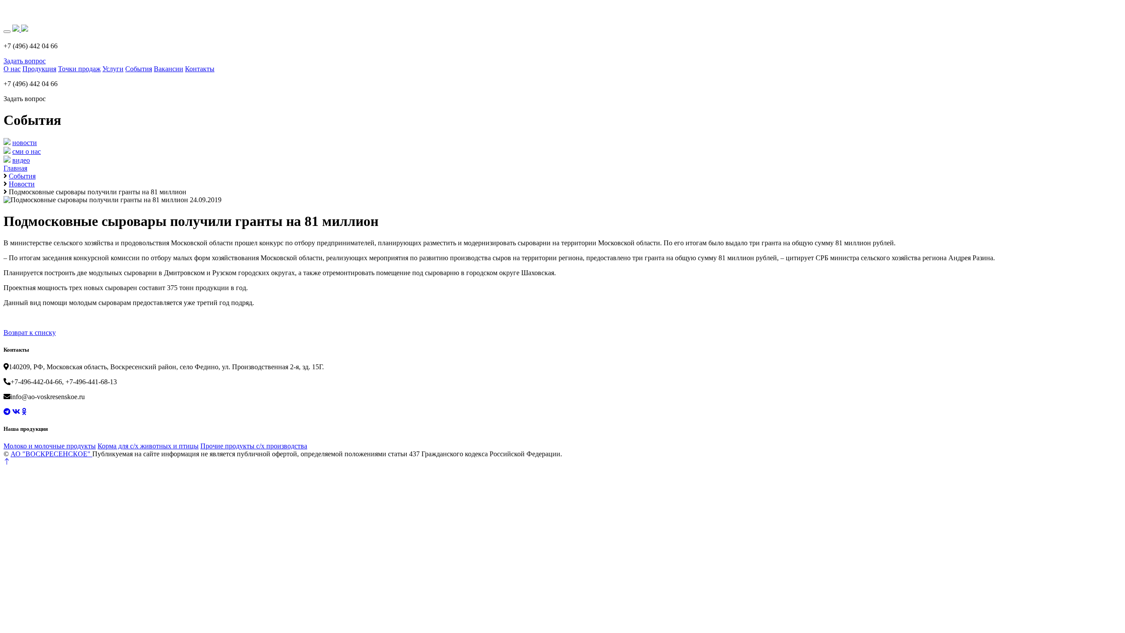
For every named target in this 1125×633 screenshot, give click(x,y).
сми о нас (26, 151)
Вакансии (168, 69)
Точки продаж (79, 69)
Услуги (112, 69)
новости (24, 142)
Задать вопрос (25, 61)
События (138, 69)
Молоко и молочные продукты (50, 446)
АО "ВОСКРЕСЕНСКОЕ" (51, 454)
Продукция (39, 69)
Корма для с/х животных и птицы (148, 446)
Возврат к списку (30, 332)
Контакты (199, 69)
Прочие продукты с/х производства (253, 446)
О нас (12, 69)
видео (21, 160)
